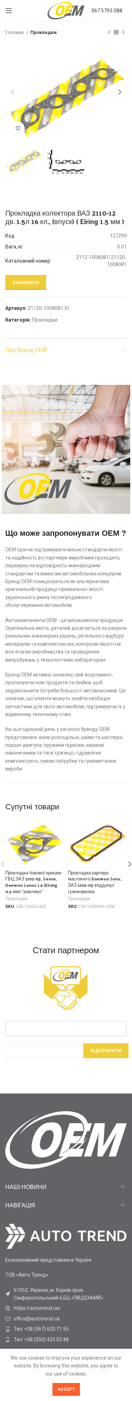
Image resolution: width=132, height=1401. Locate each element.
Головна (15, 32)
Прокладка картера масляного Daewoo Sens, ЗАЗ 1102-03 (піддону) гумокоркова (94, 881)
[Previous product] (109, 32)
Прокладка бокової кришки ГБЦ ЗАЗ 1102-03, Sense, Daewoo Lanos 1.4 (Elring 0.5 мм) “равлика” (33, 881)
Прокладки (43, 32)
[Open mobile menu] (9, 11)
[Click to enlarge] (18, 128)
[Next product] (123, 32)
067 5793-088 (107, 10)
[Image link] (66, 1235)
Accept (66, 1389)
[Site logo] (66, 10)
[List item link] (66, 1308)
